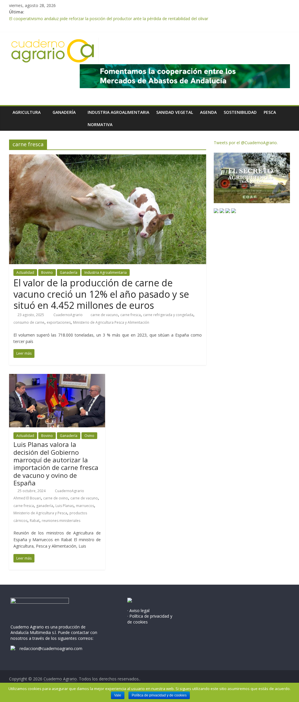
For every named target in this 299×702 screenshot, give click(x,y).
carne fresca (130, 314)
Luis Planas (64, 505)
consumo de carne (28, 322)
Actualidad (25, 272)
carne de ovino (55, 498)
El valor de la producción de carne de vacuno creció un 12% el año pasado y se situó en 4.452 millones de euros (101, 293)
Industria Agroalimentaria (118, 112)
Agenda (208, 112)
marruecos (85, 505)
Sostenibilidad (240, 112)
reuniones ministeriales (61, 520)
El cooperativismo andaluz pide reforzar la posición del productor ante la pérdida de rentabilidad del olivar (108, 18)
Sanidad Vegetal (174, 112)
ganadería (44, 505)
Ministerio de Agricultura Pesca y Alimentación (111, 322)
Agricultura (27, 112)
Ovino (89, 435)
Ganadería (64, 112)
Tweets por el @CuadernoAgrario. (246, 142)
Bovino (47, 272)
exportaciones (59, 322)
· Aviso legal (138, 610)
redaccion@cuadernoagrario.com (51, 648)
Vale (117, 695)
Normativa (100, 124)
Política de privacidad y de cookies (159, 695)
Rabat (34, 520)
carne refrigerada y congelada (168, 314)
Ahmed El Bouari (27, 498)
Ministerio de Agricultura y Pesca (40, 513)
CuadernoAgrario (68, 314)
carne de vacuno (104, 314)
